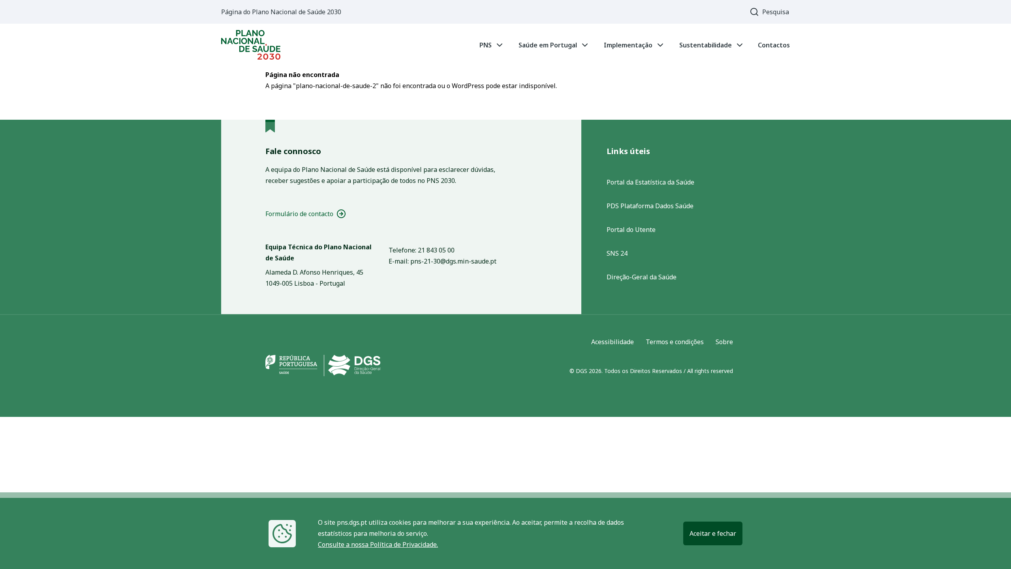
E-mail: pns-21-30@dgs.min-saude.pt (442, 261)
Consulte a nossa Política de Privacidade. (378, 544)
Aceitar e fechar (713, 533)
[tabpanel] (505, 45)
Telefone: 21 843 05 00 (422, 250)
